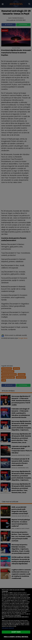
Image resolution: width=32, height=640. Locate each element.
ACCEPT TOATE (16, 632)
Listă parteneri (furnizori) (8, 628)
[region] (16, 614)
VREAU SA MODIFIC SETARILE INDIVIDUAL (16, 636)
